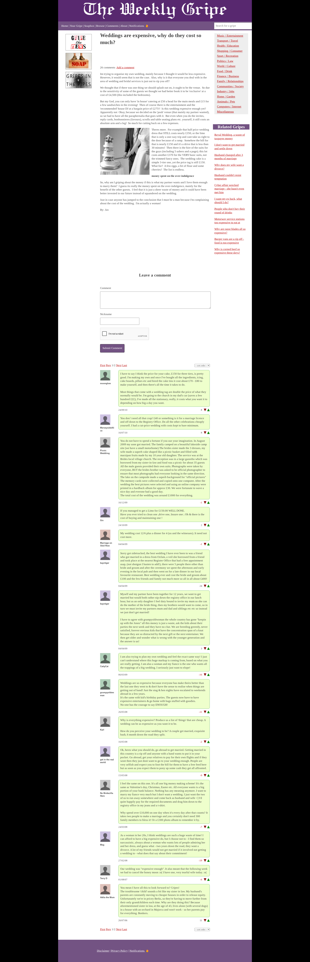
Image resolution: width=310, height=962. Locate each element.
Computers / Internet (229, 106)
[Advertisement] (79, 144)
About (123, 25)
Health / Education (228, 45)
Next (119, 365)
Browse (100, 25)
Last (124, 365)
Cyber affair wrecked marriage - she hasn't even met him (229, 189)
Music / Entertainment (230, 35)
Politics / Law (225, 61)
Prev (108, 365)
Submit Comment (112, 348)
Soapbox (89, 25)
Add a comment (125, 67)
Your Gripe (76, 25)
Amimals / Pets (226, 101)
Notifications (136, 25)
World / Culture (226, 66)
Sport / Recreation (227, 55)
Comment (105, 288)
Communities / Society (230, 86)
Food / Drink (224, 71)
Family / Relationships (230, 81)
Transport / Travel (227, 40)
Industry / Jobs (225, 91)
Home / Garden (226, 96)
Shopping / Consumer (230, 50)
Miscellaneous (225, 111)
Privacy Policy (119, 950)
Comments (112, 25)
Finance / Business (228, 76)
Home (64, 25)
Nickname (106, 314)
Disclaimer (103, 950)
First (102, 365)
